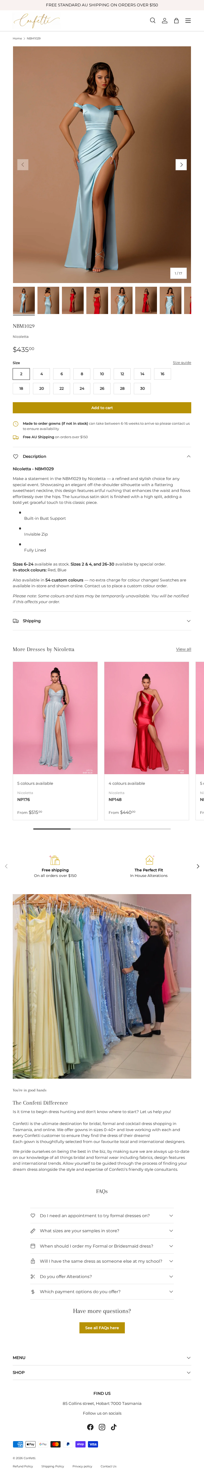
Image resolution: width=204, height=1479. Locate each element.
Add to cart (102, 408)
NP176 (23, 799)
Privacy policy (82, 1466)
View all (183, 649)
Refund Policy (23, 1466)
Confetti (29, 1458)
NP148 (115, 799)
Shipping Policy (52, 1466)
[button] (176, 20)
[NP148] (146, 718)
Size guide (182, 362)
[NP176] (55, 718)
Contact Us (108, 1466)
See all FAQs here (102, 1328)
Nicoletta (21, 336)
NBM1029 (34, 38)
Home (17, 38)
